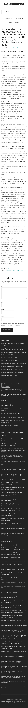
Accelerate (9, 270)
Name (3, 302)
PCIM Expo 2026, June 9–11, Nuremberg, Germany (12, 429)
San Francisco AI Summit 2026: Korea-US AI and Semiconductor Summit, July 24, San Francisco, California (12, 457)
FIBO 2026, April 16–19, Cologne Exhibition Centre (12, 417)
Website (3, 316)
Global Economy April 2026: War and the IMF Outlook (13, 561)
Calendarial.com (18, 699)
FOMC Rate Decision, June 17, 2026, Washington (12, 372)
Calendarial (14, 4)
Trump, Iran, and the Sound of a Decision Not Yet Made (13, 582)
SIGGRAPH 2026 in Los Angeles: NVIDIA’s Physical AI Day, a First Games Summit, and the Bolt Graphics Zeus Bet (13, 463)
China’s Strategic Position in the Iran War (10, 557)
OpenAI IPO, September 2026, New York (10, 357)
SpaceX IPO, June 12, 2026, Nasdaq (9, 375)
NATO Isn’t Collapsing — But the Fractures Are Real (12, 569)
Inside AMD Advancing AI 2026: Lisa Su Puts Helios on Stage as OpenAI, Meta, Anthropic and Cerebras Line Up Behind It (13, 469)
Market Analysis (14, 701)
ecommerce (20, 270)
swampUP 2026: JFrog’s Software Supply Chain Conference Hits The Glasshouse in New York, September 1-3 (12, 434)
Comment (4, 286)
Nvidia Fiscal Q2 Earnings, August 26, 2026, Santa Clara (13, 363)
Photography (17, 702)
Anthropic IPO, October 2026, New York (10, 360)
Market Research (22, 701)
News (8, 268)
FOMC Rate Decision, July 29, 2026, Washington (12, 366)
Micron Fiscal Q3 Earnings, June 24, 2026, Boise (12, 369)
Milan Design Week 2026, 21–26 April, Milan (11, 413)
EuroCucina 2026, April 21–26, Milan (9, 425)
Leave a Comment (17, 47)
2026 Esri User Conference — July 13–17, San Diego (13, 479)
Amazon (15, 270)
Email (3, 309)
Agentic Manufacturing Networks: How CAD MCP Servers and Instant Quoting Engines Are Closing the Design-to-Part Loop (13, 494)
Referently (10, 702)
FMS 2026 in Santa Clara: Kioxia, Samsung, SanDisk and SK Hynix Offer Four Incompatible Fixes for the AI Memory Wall (13, 450)
